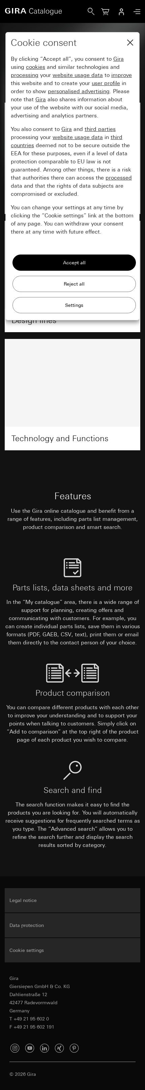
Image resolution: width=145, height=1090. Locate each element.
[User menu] (121, 11)
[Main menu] (135, 11)
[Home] (46, 11)
